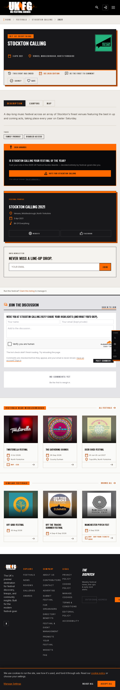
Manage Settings (12, 683)
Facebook (86, 233)
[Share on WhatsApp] (115, 350)
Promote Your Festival (48, 640)
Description (14, 103)
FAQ (45, 655)
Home (8, 19)
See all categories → (33, 179)
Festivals (21, 19)
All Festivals (107, 408)
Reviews (28, 585)
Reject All (87, 683)
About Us (49, 575)
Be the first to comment (80, 73)
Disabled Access (34, 136)
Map (49, 103)
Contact (48, 585)
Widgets (48, 650)
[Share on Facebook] (115, 344)
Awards (27, 596)
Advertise (49, 590)
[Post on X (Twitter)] (115, 338)
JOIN (105, 267)
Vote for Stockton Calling (60, 173)
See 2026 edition (49, 73)
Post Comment (103, 360)
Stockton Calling (42, 19)
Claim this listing (27, 291)
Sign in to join (109, 307)
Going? (16, 81)
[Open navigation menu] (113, 7)
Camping (34, 103)
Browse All (108, 483)
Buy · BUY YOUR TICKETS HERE (97, 538)
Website (34, 233)
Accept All (106, 683)
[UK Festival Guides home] (11, 567)
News (26, 580)
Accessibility (70, 621)
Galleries (29, 590)
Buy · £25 (12, 465)
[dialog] (60, 679)
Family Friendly (13, 136)
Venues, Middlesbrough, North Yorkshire (53, 56)
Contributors (52, 580)
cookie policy (98, 673)
